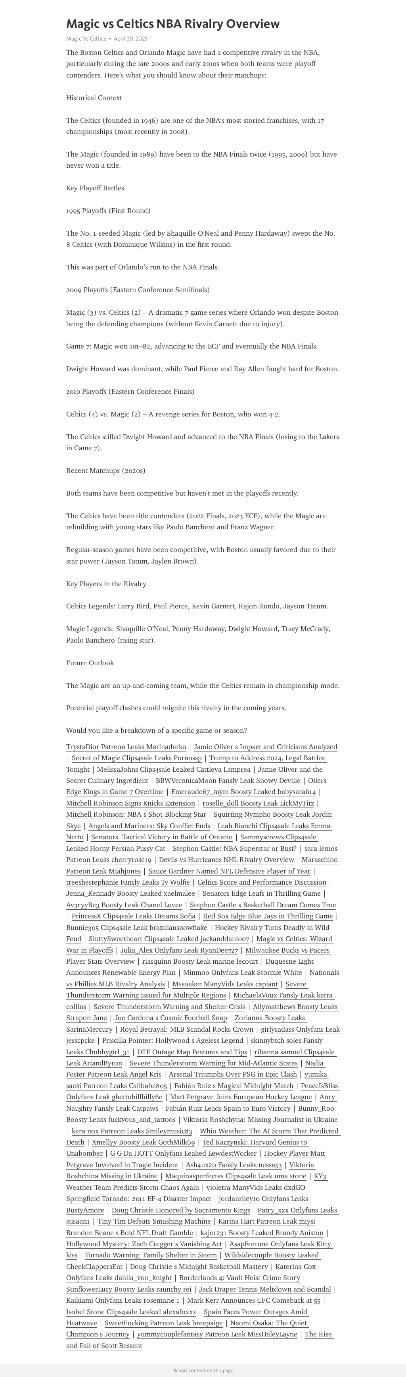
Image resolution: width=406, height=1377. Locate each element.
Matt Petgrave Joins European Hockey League (241, 1096)
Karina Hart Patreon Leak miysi (266, 1221)
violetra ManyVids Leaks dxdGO (256, 1187)
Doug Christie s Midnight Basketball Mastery (199, 1266)
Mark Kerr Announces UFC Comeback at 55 (253, 1300)
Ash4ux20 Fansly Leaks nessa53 (234, 1164)
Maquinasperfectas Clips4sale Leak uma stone (235, 1176)
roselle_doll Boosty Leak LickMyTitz (258, 803)
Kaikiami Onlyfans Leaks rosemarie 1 (123, 1300)
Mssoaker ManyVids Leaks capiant (225, 984)
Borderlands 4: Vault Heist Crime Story (239, 1277)
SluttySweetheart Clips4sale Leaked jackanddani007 (169, 938)
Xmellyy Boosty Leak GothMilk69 (143, 1142)
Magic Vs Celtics (86, 38)
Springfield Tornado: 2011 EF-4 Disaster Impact (138, 1198)
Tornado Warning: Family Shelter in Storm (151, 1255)
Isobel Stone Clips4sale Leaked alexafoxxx (131, 1311)
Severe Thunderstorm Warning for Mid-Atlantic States (214, 1063)
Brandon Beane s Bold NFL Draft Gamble (129, 1232)
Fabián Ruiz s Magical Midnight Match (233, 1085)
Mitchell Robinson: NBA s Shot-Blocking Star (136, 814)
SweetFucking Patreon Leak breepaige (164, 1323)
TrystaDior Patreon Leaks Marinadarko (126, 746)
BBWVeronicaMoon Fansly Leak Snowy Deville (228, 780)
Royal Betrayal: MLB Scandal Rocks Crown (186, 1029)
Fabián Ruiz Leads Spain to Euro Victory (228, 1108)
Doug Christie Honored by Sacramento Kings (181, 1210)
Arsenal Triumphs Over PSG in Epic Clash (233, 1074)
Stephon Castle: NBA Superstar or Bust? (235, 848)
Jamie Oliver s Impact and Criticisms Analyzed (265, 746)
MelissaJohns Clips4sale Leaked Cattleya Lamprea (174, 769)
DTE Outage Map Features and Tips (192, 1052)
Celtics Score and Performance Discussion (261, 882)
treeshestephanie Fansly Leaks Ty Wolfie (128, 882)
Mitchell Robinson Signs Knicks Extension (130, 803)
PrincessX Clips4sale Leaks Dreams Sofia (133, 916)
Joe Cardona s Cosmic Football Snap (171, 1017)
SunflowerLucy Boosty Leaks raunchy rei (129, 1289)
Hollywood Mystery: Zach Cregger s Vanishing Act (144, 1243)
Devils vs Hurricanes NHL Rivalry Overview (226, 859)
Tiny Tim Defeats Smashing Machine (154, 1221)
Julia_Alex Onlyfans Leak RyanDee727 (179, 950)
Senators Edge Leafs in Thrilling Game (262, 893)
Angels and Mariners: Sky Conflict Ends (149, 825)
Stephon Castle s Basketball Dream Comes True (263, 905)
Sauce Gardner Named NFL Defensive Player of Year (229, 871)
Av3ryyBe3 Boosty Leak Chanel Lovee (124, 905)
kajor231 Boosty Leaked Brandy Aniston (262, 1232)
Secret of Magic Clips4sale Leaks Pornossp (137, 757)
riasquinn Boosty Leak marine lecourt (200, 961)
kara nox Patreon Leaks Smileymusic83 (132, 1131)
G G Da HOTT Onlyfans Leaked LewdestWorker (183, 1153)
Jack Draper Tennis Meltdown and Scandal (265, 1289)
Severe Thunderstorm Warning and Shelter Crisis (169, 1006)
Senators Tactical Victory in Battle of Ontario (162, 837)
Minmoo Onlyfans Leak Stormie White (242, 972)
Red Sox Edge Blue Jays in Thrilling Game (268, 916)
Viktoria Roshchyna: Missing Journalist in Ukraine (260, 1119)
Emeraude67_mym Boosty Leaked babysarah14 (243, 791)
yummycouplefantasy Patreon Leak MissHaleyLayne (217, 1334)
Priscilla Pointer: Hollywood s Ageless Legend (172, 1040)
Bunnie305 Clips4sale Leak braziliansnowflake (136, 927)
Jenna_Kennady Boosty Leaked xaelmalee (130, 893)
